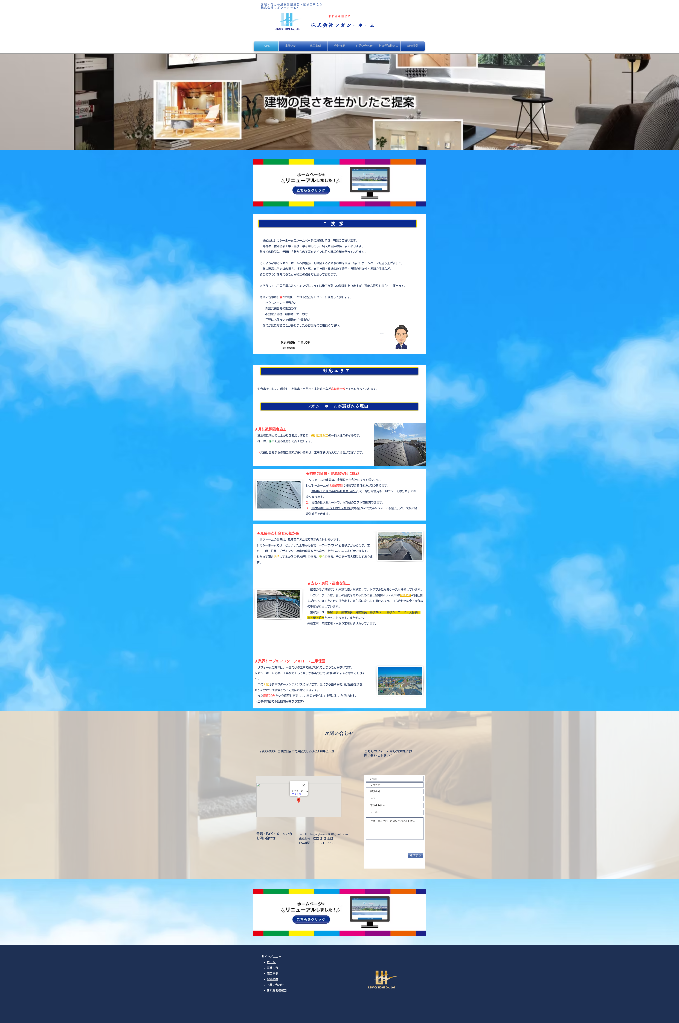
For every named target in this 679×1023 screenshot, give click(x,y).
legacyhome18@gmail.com (329, 834)
